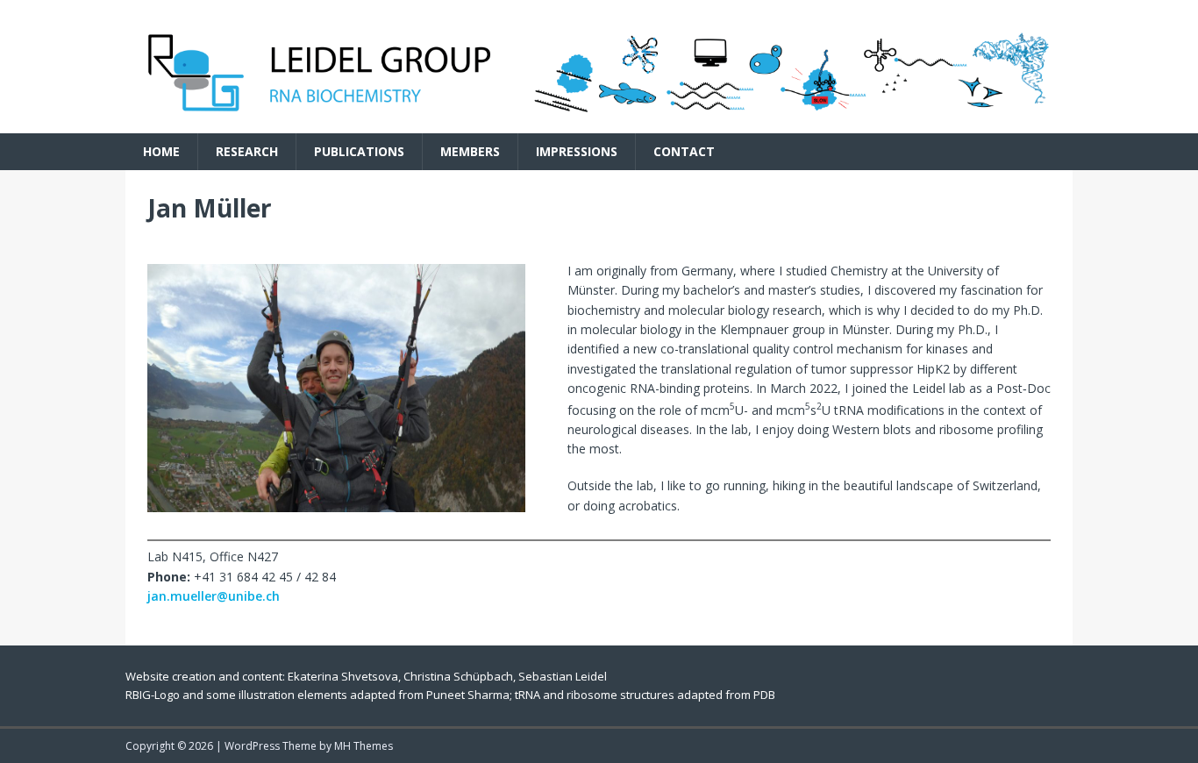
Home (161, 151)
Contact (684, 151)
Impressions (576, 151)
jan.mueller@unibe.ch (213, 596)
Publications (359, 151)
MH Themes (363, 745)
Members (470, 151)
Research (247, 151)
